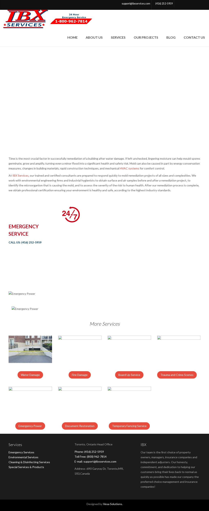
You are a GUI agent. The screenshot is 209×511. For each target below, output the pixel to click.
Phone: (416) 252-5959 (89, 451)
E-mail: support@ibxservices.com (95, 461)
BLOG (171, 37)
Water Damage (30, 375)
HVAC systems (129, 168)
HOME (72, 37)
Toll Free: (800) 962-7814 (90, 456)
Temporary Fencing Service (129, 426)
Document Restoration (79, 426)
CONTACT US (194, 37)
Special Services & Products (26, 467)
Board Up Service (129, 375)
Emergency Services (21, 452)
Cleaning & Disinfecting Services (29, 462)
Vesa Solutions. (113, 504)
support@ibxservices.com (136, 3)
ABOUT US (94, 37)
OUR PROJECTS (146, 37)
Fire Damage (80, 375)
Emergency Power (30, 426)
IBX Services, (20, 175)
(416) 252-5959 (164, 3)
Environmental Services (23, 457)
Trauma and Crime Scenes (176, 375)
